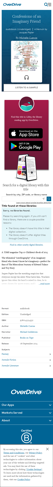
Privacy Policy (35, 453)
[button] (26, 405)
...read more (44, 284)
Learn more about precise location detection (33, 203)
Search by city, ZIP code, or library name (26, 194)
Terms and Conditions (13, 453)
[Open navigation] (47, 4)
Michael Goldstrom (29, 332)
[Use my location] (43, 198)
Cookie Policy (23, 480)
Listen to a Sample (26, 87)
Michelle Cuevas (28, 37)
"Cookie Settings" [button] (34, 470)
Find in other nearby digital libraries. (26, 245)
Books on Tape (26, 338)
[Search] (49, 199)
